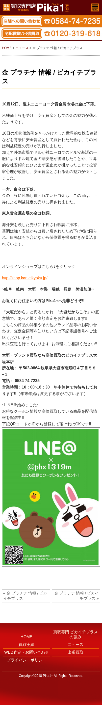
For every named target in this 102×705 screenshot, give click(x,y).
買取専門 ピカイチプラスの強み (75, 634)
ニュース (22, 48)
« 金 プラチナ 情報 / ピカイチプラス (25, 596)
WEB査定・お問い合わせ (26, 652)
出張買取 (75, 652)
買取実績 (26, 644)
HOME (7, 48)
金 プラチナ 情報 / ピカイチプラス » (76, 596)
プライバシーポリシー (26, 660)
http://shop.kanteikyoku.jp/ (24, 278)
